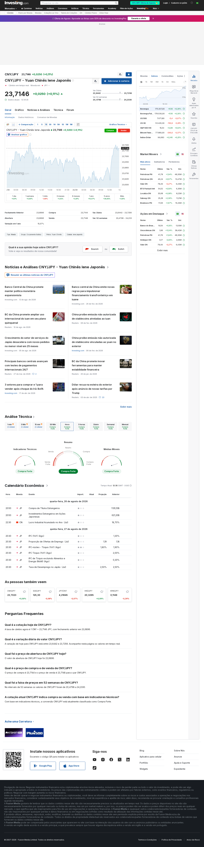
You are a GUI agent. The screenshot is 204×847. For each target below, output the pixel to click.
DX (81, 13)
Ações (180, 76)
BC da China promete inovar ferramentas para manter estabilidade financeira (88, 365)
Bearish (95, 249)
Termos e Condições (147, 840)
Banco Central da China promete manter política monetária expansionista (24, 291)
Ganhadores (159, 162)
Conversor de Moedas (47, 117)
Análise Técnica (18, 416)
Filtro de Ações (126, 8)
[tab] (11, 426)
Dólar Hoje (103, 13)
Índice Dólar (145, 137)
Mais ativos (145, 162)
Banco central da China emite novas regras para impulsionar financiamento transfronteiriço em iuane (93, 293)
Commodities (167, 76)
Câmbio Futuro (91, 13)
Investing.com (78, 350)
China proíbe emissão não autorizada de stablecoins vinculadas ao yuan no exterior (94, 342)
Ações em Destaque (152, 213)
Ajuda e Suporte (182, 762)
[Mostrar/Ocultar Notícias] (78, 124)
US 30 (143, 123)
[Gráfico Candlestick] (7, 124)
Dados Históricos (26, 117)
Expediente (179, 769)
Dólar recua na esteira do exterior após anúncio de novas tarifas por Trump (92, 388)
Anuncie (178, 756)
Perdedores (174, 162)
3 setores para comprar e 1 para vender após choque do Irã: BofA (24, 386)
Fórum (70, 109)
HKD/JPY (88, 591)
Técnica (58, 109)
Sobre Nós (179, 750)
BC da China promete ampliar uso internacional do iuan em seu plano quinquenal (25, 318)
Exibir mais (126, 406)
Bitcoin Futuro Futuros (149, 133)
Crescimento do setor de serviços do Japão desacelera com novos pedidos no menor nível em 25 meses (27, 342)
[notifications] (192, 2)
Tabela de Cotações (69, 13)
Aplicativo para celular (150, 756)
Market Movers (149, 154)
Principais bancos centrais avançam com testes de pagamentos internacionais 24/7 (26, 365)
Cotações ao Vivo (51, 13)
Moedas (38, 13)
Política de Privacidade (172, 840)
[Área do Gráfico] (13, 124)
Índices (154, 76)
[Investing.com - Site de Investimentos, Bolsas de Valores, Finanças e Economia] (16, 3)
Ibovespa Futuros (148, 113)
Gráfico (19, 109)
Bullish (121, 249)
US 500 (143, 118)
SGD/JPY (37, 591)
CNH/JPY (11, 591)
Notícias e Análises (38, 109)
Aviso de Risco (193, 840)
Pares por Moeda (25, 13)
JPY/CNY (63, 591)
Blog (142, 750)
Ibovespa (144, 109)
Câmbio (10, 13)
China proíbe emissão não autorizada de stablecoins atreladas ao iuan (94, 316)
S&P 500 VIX (145, 128)
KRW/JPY (114, 591)
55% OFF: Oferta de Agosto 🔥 (145, 3)
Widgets (144, 769)
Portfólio (144, 762)
